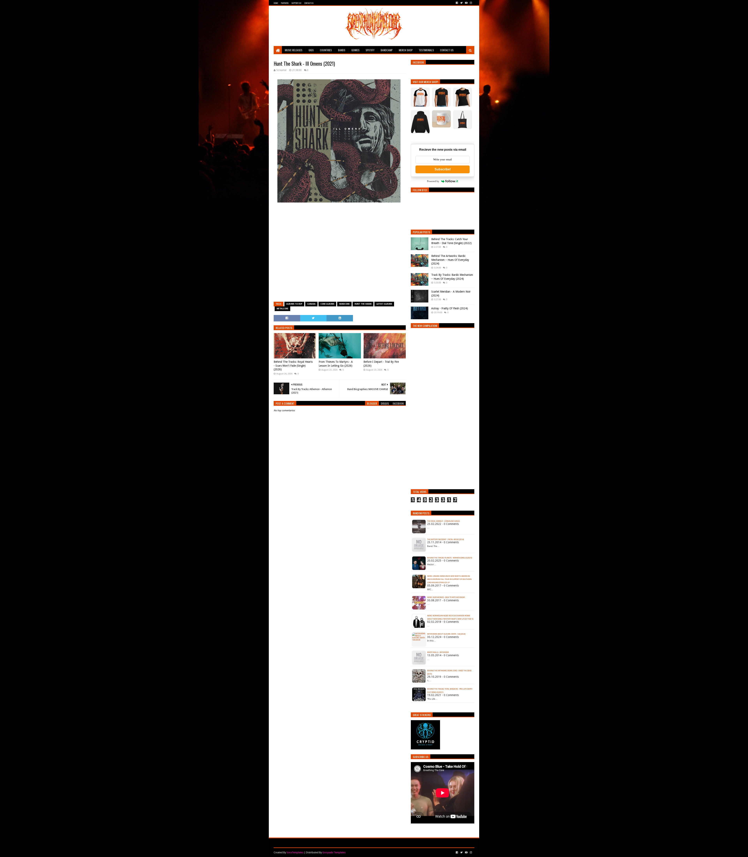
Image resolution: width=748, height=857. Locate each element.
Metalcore (282, 309)
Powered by (433, 181)
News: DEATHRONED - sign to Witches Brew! (446, 597)
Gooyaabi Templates (334, 852)
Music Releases (293, 50)
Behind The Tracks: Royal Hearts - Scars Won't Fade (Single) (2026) (293, 365)
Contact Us (308, 3)
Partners (284, 3)
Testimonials (426, 50)
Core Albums (327, 304)
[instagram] (470, 3)
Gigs (311, 50)
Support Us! (296, 3)
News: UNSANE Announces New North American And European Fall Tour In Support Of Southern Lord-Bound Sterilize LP (449, 579)
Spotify (370, 50)
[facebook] (457, 3)
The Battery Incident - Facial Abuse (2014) (445, 539)
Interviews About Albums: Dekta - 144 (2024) (446, 634)
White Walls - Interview (438, 652)
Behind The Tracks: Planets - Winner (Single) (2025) (449, 558)
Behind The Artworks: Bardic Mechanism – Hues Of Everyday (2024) (450, 259)
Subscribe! (443, 169)
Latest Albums (384, 304)
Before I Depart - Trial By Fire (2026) (381, 363)
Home (276, 3)
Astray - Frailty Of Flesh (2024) (449, 308)
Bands (341, 50)
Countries (326, 50)
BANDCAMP (387, 50)
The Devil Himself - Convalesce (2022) (443, 521)
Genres (355, 50)
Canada (311, 304)
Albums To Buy (294, 304)
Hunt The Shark (363, 304)
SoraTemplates (295, 852)
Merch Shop (406, 50)
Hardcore (344, 304)
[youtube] (466, 3)
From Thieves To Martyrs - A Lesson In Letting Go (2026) (336, 363)
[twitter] (461, 3)
